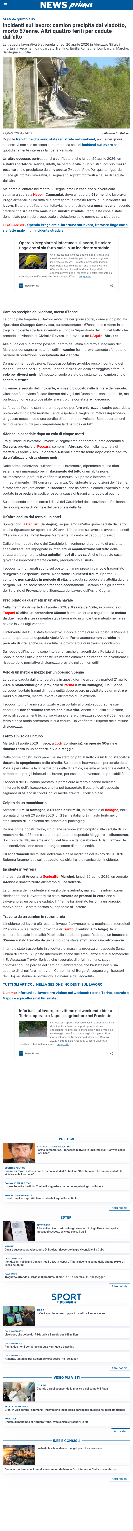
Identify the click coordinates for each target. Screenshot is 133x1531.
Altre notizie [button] (119, 1207)
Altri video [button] (120, 1431)
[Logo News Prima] (66, 5)
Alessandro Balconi (117, 133)
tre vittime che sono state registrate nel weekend (55, 139)
